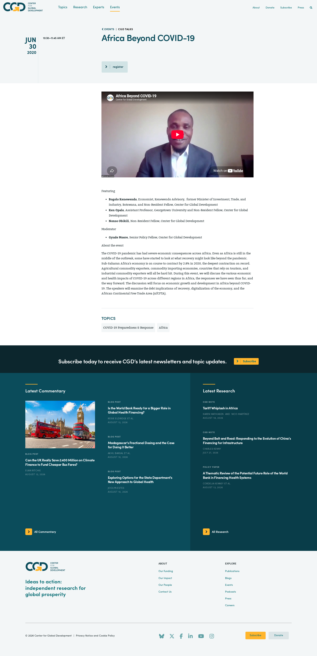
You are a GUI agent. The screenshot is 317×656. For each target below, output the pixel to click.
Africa (163, 327)
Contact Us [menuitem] (165, 591)
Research (80, 7)
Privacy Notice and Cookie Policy (95, 635)
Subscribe (255, 635)
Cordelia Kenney (213, 483)
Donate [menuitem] (270, 7)
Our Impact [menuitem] (165, 578)
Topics (62, 7)
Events (115, 7)
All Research (220, 532)
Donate (278, 635)
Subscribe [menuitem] (286, 7)
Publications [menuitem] (232, 571)
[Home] (29, 7)
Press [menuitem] (301, 7)
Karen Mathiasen (213, 414)
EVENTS (109, 29)
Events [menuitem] (229, 585)
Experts (98, 7)
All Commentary (45, 532)
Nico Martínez (240, 414)
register (118, 67)
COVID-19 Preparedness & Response (128, 327)
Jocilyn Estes (116, 488)
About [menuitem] (256, 7)
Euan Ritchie (33, 470)
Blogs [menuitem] (228, 578)
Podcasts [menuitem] (230, 591)
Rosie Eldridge (117, 418)
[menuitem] (311, 8)
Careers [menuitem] (229, 605)
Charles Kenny (212, 449)
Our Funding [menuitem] (165, 571)
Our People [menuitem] (165, 585)
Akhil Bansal (116, 453)
